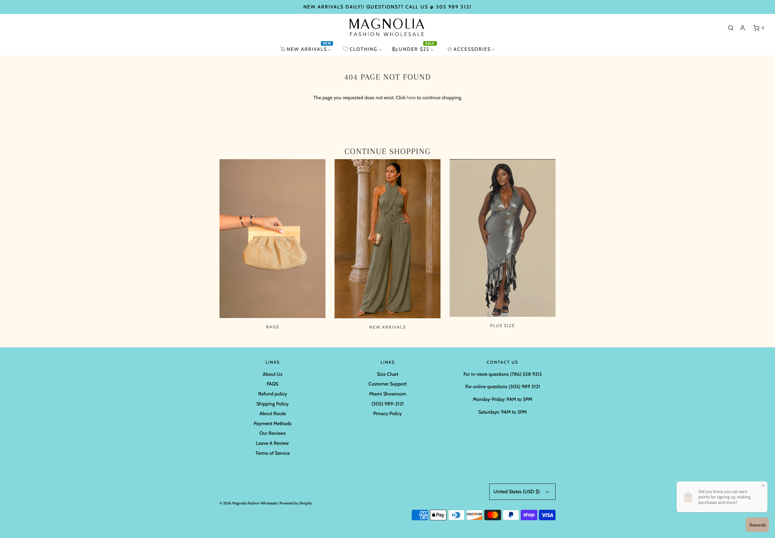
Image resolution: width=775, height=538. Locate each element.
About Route (272, 413)
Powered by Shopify (296, 503)
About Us (272, 374)
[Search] (730, 28)
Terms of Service (273, 453)
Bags (272, 327)
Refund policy (272, 394)
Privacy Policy (387, 413)
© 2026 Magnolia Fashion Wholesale (248, 503)
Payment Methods (273, 423)
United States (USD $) (517, 491)
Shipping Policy (272, 404)
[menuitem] (306, 49)
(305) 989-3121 (387, 404)
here (411, 97)
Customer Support (387, 384)
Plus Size (502, 325)
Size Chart (387, 374)
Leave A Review (272, 443)
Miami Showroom (387, 394)
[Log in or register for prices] (742, 28)
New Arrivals (387, 327)
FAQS (272, 384)
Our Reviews (272, 433)
